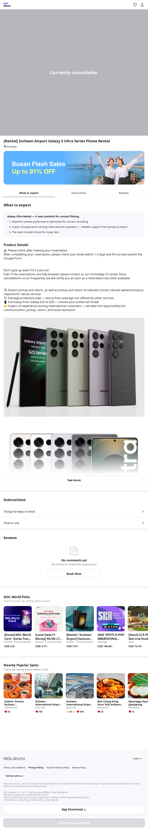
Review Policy (79, 767)
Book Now (74, 574)
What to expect (28, 193)
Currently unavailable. (74, 823)
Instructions (78, 193)
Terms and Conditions (14, 767)
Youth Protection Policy (58, 767)
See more (74, 480)
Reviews (124, 193)
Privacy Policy (36, 767)
